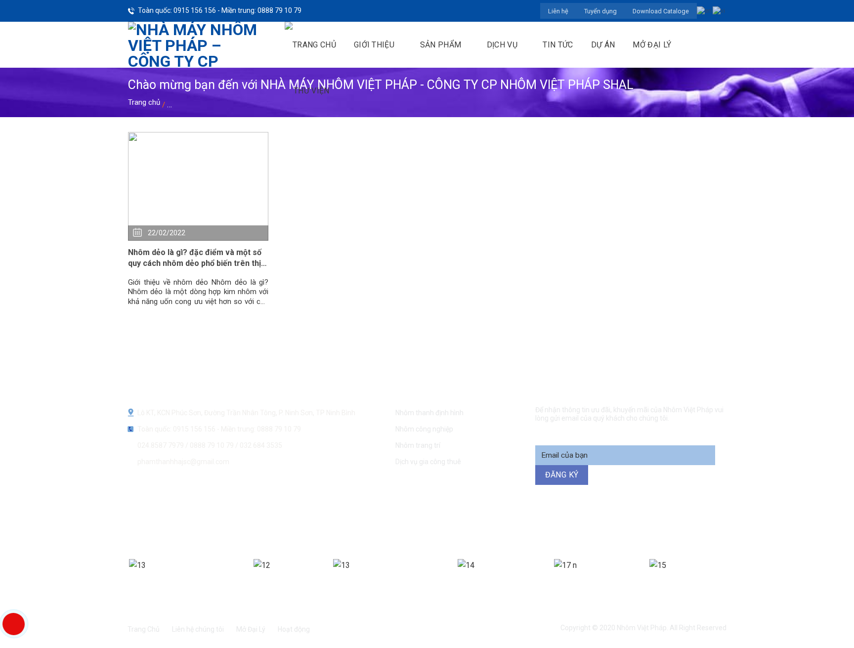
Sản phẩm (441, 44)
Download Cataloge (661, 11)
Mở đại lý (652, 44)
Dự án (603, 44)
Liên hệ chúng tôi (198, 629)
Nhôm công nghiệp (424, 429)
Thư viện (312, 90)
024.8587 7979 (160, 445)
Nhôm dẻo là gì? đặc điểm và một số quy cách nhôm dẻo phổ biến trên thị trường (194, 258)
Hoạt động (294, 629)
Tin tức (558, 44)
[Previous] (125, 578)
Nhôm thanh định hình (429, 413)
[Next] (727, 578)
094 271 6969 (598, 525)
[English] (705, 10)
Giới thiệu (374, 44)
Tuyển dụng (600, 11)
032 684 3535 (261, 445)
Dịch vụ (502, 44)
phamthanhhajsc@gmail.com (183, 462)
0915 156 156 (320, 525)
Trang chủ (144, 102)
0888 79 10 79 (212, 445)
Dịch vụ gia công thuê (428, 462)
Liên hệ (558, 11)
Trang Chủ (144, 629)
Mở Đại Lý (250, 629)
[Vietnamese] (719, 10)
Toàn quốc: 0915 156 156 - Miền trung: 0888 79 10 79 (219, 10)
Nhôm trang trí (417, 445)
